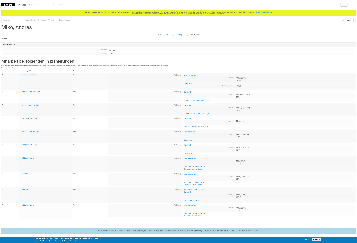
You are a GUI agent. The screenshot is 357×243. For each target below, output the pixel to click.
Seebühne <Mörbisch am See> (195, 167)
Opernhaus (188, 83)
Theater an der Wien (191, 200)
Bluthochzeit (25, 189)
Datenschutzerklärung (59, 5)
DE (343, 4)
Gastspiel (187, 92)
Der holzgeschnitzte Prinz (30, 92)
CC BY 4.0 (198, 232)
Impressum (48, 5)
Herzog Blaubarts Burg (28, 118)
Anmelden (351, 5)
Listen (39, 5)
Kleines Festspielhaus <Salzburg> (196, 100)
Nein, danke (308, 239)
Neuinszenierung (190, 75)
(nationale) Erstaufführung (193, 190)
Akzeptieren (316, 239)
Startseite (31, 5)
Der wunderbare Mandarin (30, 105)
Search (349, 20)
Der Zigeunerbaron (27, 158)
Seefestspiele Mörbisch (193, 169)
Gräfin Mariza (25, 174)
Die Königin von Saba (28, 75)
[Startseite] (8, 4)
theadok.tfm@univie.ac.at (264, 12)
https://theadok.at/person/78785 (172, 35)
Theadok (22, 5)
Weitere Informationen (79, 240)
